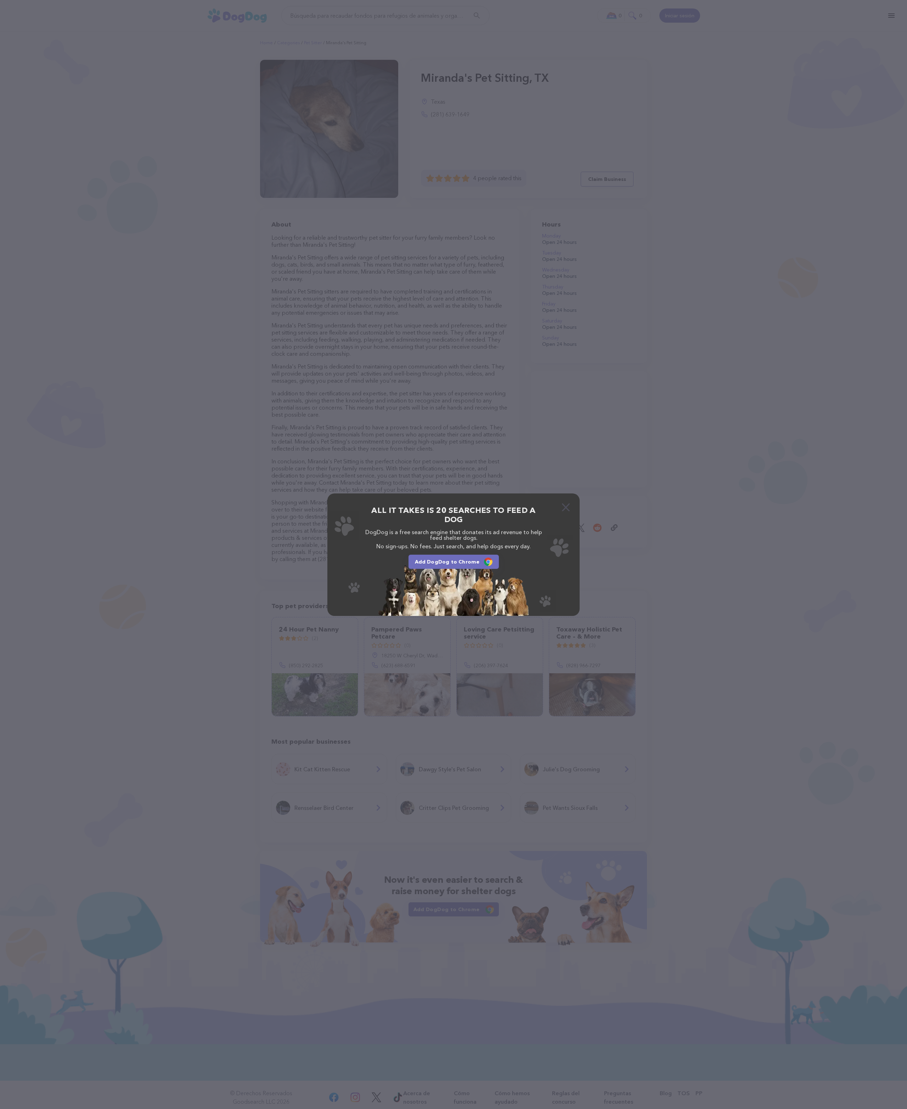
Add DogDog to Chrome (447, 562)
